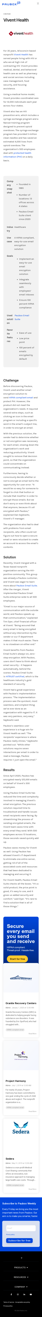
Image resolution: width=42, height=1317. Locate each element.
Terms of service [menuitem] (8, 1302)
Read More (32, 1034)
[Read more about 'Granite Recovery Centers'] (21, 980)
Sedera (10, 1158)
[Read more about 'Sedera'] (21, 1136)
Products (20, 1267)
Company (20, 1287)
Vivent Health (21, 54)
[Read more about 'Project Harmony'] (21, 1058)
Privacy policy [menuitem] (7, 1306)
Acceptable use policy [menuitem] (22, 1302)
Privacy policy (10, 1234)
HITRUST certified (15, 676)
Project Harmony (16, 1081)
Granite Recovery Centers (21, 1003)
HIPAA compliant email (21, 397)
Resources (20, 1277)
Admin (8, 1008)
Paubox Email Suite (26, 585)
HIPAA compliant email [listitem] (15, 1030)
